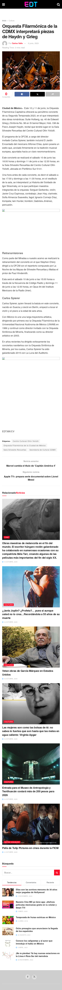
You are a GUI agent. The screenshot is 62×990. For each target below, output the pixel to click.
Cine (6, 537)
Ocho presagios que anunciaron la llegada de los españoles (37, 930)
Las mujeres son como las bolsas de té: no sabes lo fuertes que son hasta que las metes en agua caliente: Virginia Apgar (30, 731)
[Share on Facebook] (22, 94)
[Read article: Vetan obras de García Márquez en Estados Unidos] (31, 647)
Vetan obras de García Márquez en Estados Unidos (27, 672)
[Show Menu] (3, 4)
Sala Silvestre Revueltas (15, 449)
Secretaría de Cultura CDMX (43, 449)
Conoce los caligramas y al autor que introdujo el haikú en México (34, 942)
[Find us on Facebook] (27, 976)
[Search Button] (58, 4)
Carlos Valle (17, 43)
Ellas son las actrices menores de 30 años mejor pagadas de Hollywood (36, 891)
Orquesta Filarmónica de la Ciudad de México (25, 445)
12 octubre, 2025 (10, 852)
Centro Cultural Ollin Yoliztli (26, 441)
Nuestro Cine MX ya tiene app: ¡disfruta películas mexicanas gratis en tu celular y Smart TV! (36, 904)
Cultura (11, 20)
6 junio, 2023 (33, 43)
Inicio (4, 20)
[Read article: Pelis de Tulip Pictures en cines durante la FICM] (31, 824)
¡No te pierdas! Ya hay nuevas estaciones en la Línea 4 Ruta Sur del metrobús (38, 955)
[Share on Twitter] (37, 94)
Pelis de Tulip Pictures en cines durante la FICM (30, 848)
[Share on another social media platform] (53, 94)
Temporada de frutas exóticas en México (36, 917)
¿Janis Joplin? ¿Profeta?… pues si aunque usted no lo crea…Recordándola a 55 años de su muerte (31, 614)
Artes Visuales (12, 842)
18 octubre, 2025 (10, 622)
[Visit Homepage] (31, 4)
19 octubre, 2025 (10, 562)
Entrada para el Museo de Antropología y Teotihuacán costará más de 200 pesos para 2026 (28, 791)
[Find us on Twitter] (34, 977)
